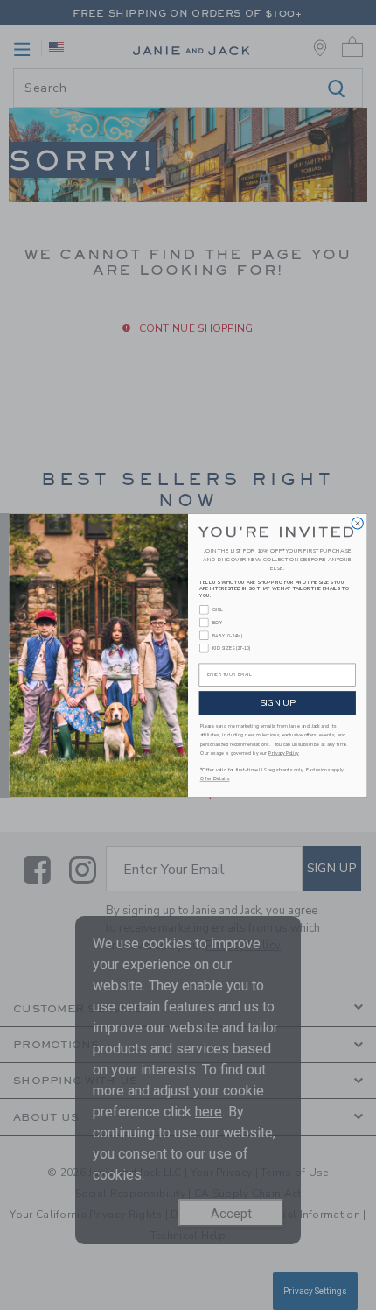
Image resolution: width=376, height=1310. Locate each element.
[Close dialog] (357, 522)
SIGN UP (278, 702)
